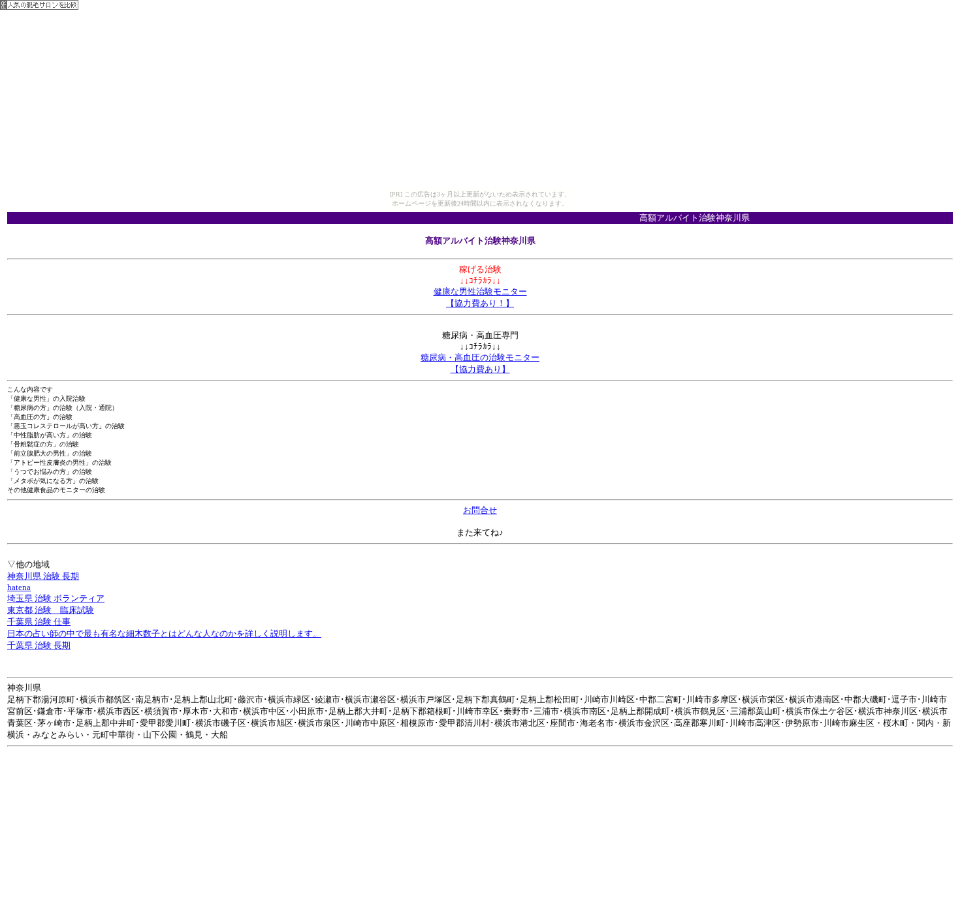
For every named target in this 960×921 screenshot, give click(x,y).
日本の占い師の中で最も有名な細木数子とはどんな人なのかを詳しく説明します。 (164, 633)
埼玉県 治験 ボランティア (55, 598)
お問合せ (480, 510)
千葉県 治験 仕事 (39, 622)
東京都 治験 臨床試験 (50, 610)
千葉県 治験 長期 (39, 645)
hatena (19, 587)
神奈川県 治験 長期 (43, 576)
